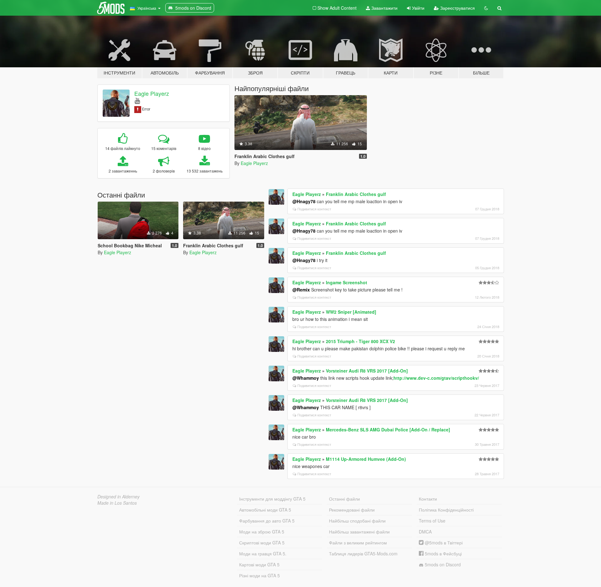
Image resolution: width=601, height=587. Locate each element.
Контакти (428, 499)
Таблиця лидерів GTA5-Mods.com (363, 553)
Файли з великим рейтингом (358, 542)
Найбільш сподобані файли (357, 520)
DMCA (425, 531)
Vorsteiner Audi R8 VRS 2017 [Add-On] (367, 371)
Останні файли (344, 499)
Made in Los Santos (117, 503)
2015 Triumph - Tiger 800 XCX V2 (360, 341)
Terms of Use (432, 520)
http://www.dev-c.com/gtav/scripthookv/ (436, 378)
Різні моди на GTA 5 (259, 575)
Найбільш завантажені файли (359, 531)
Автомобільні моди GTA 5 (265, 510)
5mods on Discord (442, 564)
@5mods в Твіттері (443, 542)
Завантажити (384, 8)
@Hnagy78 (304, 201)
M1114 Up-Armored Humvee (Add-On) (366, 459)
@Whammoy (305, 378)
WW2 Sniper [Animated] (351, 312)
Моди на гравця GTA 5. (262, 553)
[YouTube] (137, 100)
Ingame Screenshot (346, 282)
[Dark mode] (486, 8)
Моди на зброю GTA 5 (261, 531)
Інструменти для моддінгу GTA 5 (272, 499)
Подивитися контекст (314, 208)
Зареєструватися (457, 8)
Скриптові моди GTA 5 (262, 542)
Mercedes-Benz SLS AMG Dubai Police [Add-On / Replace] (388, 429)
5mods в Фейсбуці (443, 553)
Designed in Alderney (118, 496)
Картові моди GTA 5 (259, 564)
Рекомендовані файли (352, 510)
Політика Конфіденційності (446, 510)
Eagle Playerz (151, 93)
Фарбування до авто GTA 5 (267, 520)
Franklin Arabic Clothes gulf (356, 194)
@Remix (301, 289)
